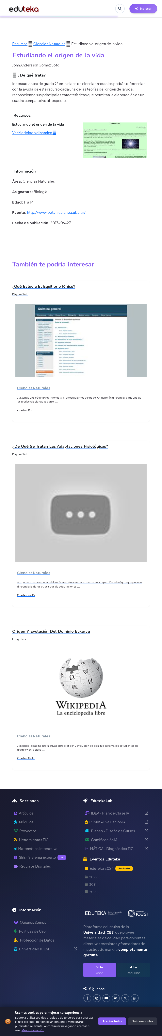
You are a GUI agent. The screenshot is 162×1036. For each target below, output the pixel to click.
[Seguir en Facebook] (87, 998)
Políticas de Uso (32, 931)
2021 (93, 884)
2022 (93, 877)
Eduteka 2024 (110, 868)
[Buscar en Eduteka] (120, 8)
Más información (33, 1030)
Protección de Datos (37, 940)
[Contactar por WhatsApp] (135, 998)
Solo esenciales (142, 1021)
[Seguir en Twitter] (125, 998)
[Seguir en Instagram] (97, 998)
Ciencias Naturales (49, 43)
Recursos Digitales (35, 866)
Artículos (26, 813)
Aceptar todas (112, 1021)
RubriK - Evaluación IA (107, 822)
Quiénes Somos (33, 922)
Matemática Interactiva (37, 848)
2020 (93, 892)
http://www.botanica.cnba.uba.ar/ (56, 212)
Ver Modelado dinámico (32, 132)
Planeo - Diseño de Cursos (113, 831)
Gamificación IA (104, 839)
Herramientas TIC (34, 839)
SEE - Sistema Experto (41, 857)
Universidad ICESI (34, 949)
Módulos (26, 822)
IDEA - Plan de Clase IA (110, 813)
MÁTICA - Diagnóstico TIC (112, 848)
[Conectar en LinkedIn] (116, 998)
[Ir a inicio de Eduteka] (24, 9)
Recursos (19, 43)
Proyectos (28, 831)
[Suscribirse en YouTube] (106, 998)
